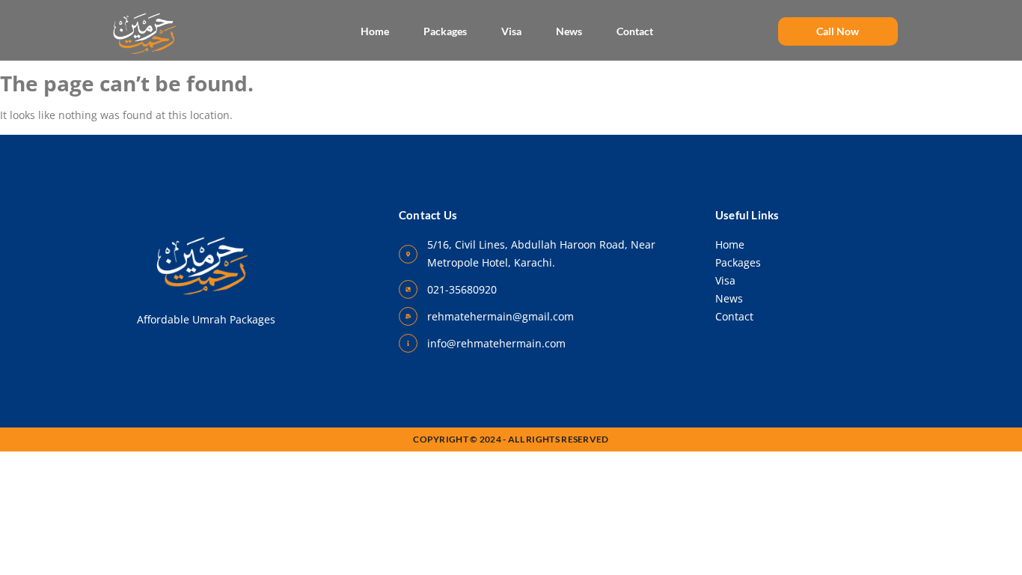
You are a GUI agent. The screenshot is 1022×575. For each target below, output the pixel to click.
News (569, 31)
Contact (634, 31)
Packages (445, 31)
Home (375, 31)
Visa (511, 31)
